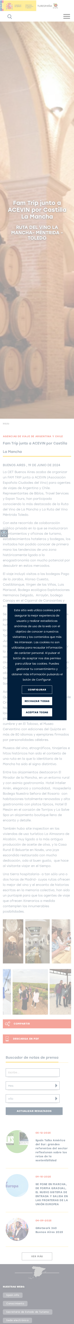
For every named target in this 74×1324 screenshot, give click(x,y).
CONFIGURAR (37, 689)
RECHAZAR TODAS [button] (37, 701)
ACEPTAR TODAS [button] (37, 712)
